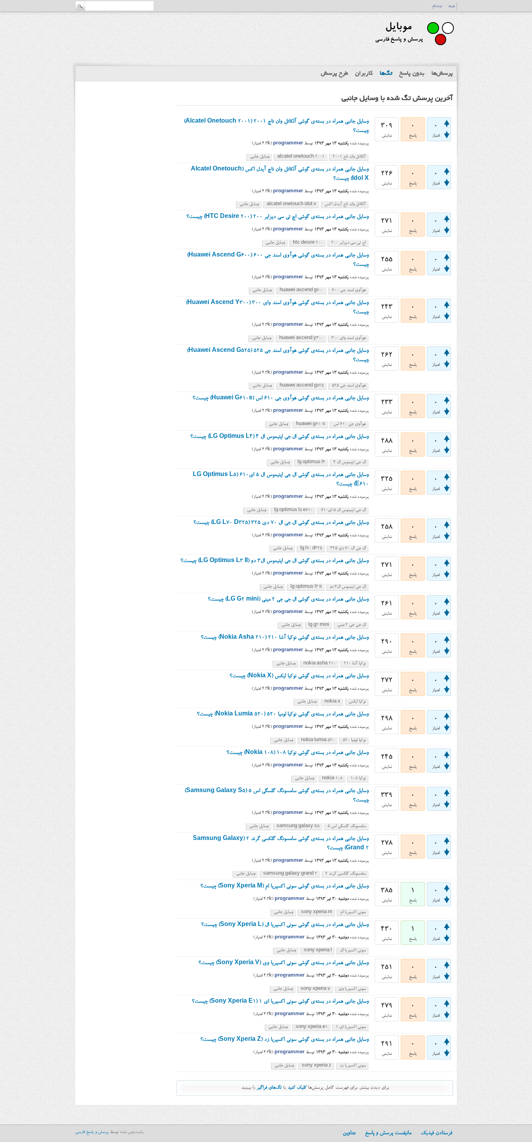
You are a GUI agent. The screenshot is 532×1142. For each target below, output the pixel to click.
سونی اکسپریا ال (353, 950)
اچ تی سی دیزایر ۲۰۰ (348, 243)
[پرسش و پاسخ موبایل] (414, 48)
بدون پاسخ (412, 73)
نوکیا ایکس (357, 702)
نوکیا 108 (358, 778)
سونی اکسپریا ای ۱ (351, 1027)
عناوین (349, 1133)
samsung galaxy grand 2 (290, 874)
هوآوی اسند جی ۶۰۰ (349, 290)
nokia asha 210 (319, 663)
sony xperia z (316, 1065)
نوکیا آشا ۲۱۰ (355, 663)
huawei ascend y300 (301, 338)
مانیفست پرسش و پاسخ (388, 1133)
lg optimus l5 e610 (293, 510)
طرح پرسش (334, 73)
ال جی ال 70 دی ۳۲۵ (348, 548)
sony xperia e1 (312, 1027)
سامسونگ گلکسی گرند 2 (345, 874)
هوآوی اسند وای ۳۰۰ (348, 338)
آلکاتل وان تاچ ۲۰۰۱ (349, 157)
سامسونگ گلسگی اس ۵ (347, 826)
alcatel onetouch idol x (291, 204)
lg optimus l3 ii (306, 587)
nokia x (332, 702)
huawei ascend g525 (302, 385)
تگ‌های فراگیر (269, 1088)
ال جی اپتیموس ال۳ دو (348, 587)
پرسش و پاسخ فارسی (92, 1132)
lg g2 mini (318, 625)
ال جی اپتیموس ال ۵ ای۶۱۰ (343, 510)
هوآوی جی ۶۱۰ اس (349, 424)
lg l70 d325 (311, 548)
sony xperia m (316, 912)
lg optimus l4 (311, 462)
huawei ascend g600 (302, 290)
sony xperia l (318, 950)
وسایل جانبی (259, 157)
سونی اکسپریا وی (352, 989)
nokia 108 (332, 778)
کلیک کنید (297, 1088)
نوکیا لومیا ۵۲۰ (354, 740)
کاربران (364, 73)
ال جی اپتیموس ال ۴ (349, 462)
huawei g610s (310, 424)
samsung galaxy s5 (298, 826)
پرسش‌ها (442, 73)
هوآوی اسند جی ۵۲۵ (349, 385)
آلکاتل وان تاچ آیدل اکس (345, 204)
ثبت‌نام (437, 6)
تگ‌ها (386, 73)
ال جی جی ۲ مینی (351, 625)
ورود (451, 6)
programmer (288, 143)
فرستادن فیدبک (436, 1133)
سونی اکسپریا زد (353, 1065)
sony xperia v (315, 989)
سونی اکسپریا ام (353, 912)
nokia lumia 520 (318, 740)
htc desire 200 (308, 243)
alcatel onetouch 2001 (300, 157)
